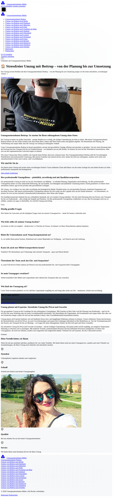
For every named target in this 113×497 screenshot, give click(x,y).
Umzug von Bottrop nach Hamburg (17, 23)
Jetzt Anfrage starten (8, 303)
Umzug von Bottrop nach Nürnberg (17, 45)
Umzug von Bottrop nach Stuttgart (17, 31)
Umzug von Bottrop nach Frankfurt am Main (21, 29)
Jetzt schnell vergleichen (9, 173)
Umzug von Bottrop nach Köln (16, 27)
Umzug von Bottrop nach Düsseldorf (18, 33)
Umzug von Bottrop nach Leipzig (17, 35)
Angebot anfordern (19, 6)
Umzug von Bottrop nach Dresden (17, 47)
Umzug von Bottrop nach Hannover (17, 43)
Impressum (9, 49)
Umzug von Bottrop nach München (17, 25)
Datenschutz (9, 51)
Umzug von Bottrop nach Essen (16, 39)
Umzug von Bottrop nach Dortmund (18, 37)
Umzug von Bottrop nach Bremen (17, 41)
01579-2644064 (6, 6)
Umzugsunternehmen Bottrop (15, 19)
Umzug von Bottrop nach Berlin (16, 21)
